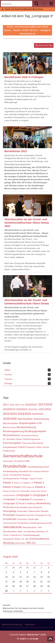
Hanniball (23, 471)
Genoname (8, 461)
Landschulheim (9, 495)
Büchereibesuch (11, 435)
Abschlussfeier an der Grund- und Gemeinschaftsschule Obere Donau (26, 302)
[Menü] (51, 4)
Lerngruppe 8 (25, 499)
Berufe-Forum (9, 427)
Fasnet (21, 447)
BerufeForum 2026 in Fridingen (23, 77)
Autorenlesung (41, 419)
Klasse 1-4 (28, 483)
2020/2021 (33, 409)
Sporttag (40, 531)
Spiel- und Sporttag (26, 531)
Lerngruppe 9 (38, 499)
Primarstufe (9, 515)
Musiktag (23, 507)
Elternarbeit (27, 443)
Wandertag (8, 543)
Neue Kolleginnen (35, 507)
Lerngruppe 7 (10, 499)
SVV (46, 532)
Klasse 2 (39, 482)
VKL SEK (24, 539)
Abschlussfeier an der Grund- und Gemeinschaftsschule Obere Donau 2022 (26, 223)
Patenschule (34, 511)
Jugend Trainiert (36, 479)
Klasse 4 (40, 486)
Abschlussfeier (25, 419)
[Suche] (36, 4)
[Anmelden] (44, 3)
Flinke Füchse (42, 447)
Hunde (5, 475)
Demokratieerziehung (29, 435)
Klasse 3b (30, 487)
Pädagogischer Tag (43, 515)
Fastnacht (30, 447)
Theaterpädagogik (31, 535)
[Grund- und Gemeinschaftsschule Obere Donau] (8, 4)
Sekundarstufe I (30, 527)
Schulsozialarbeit (10, 523)
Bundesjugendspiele (35, 431)
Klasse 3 (8, 486)
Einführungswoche (31, 439)
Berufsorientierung (26, 427)
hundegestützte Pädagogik (20, 475)
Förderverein (9, 451)
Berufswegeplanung (13, 431)
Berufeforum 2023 (15, 151)
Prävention (30, 515)
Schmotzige (22, 519)
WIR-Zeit (30, 543)
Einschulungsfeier (12, 443)
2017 (6, 404)
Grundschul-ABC (22, 461)
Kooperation (25, 491)
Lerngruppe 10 (10, 503)
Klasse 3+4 (20, 487)
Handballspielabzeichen (38, 467)
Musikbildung (43, 503)
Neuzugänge (9, 511)
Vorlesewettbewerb (39, 539)
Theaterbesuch (16, 535)
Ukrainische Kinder (11, 539)
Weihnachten (20, 543)
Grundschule (15, 466)
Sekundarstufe (12, 527)
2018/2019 (9, 409)
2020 (12, 405)
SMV (40, 527)
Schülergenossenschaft (41, 523)
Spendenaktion (10, 531)
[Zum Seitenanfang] (50, 639)
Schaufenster (10, 519)
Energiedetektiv (10, 447)
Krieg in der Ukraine (39, 491)
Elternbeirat (37, 443)
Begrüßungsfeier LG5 (30, 423)
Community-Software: (27, 635)
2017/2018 (45, 404)
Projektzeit (20, 515)
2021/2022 (45, 409)
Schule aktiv (33, 519)
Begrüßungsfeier (10, 423)
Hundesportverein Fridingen (16, 478)
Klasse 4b (16, 491)
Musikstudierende (11, 507)
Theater (6, 535)
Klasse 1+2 (18, 483)
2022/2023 (10, 413)
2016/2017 (31, 404)
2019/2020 (21, 409)
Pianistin (44, 511)
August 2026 (10, 556)
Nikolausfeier (22, 511)
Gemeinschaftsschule (23, 456)
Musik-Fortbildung (27, 503)
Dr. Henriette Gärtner (12, 439)
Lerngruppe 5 (24, 495)
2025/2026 (10, 418)
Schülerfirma (23, 523)
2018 (22, 405)
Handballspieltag (10, 471)
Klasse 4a (7, 491)
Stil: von (27, 639)
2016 (17, 405)
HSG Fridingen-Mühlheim (38, 471)
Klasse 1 (8, 482)
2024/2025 (37, 414)
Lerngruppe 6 (40, 495)
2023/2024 (24, 413)
